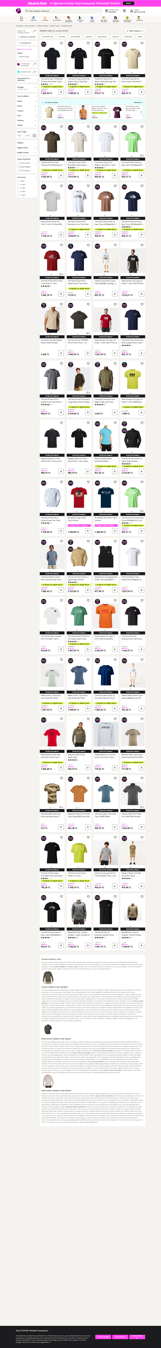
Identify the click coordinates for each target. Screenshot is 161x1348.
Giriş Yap (142, 12)
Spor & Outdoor (30, 26)
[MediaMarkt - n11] (80, 3)
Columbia (62, 37)
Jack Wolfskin (75, 37)
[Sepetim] (124, 11)
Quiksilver (89, 37)
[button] (51, 73)
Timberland (128, 37)
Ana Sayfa (19, 26)
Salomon (115, 37)
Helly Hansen (102, 37)
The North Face (47, 37)
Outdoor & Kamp (42, 26)
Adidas (140, 37)
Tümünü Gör (137, 102)
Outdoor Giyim (54, 26)
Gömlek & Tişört (67, 26)
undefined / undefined (27, 37)
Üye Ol (136, 12)
